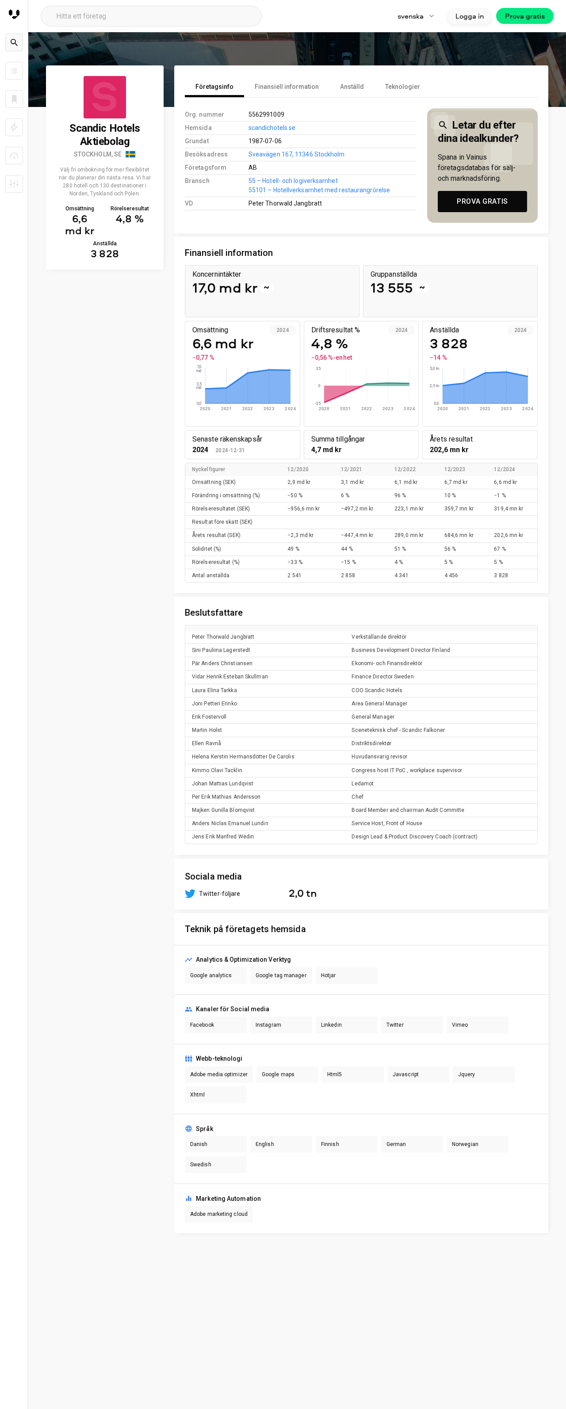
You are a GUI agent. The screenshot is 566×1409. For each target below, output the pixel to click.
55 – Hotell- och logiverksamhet (293, 180)
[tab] (214, 86)
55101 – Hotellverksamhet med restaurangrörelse (319, 190)
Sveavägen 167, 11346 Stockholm (297, 154)
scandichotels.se (272, 127)
